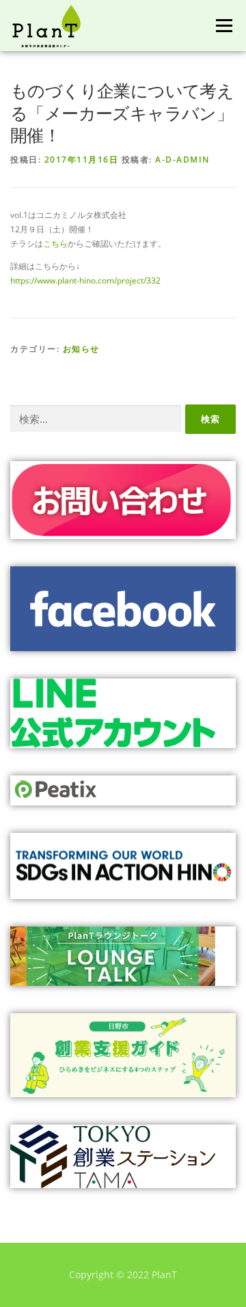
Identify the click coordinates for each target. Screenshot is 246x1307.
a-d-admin (182, 159)
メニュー (224, 25)
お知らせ (81, 349)
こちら (55, 243)
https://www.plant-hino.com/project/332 (85, 280)
